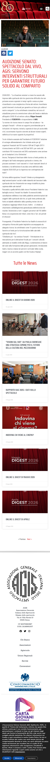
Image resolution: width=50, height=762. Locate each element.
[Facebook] (21, 631)
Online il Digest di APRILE (18, 519)
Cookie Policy (33, 737)
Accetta (7, 758)
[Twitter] (25, 631)
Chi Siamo (25, 640)
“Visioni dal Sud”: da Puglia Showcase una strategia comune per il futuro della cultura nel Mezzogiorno (24, 344)
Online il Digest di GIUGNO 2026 (20, 299)
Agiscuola (25, 650)
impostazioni (20, 752)
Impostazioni (31, 758)
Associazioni (25, 645)
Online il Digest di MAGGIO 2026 (20, 477)
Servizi (25, 661)
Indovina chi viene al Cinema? (20, 434)
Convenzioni (25, 666)
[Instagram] (29, 631)
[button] (41, 9)
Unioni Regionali (25, 655)
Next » (29, 539)
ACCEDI (27, 8)
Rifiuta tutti (18, 758)
